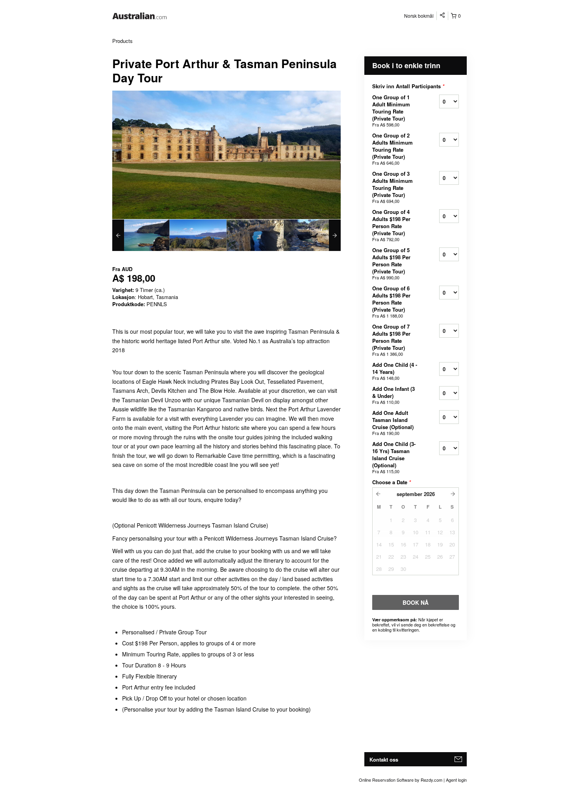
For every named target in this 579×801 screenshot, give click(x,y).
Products (122, 41)
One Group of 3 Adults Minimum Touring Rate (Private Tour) (392, 187)
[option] (140, 235)
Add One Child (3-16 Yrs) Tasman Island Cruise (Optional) (394, 457)
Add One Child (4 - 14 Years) (394, 371)
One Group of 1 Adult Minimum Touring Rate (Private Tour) (391, 110)
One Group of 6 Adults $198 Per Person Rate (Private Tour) (391, 301)
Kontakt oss (383, 759)
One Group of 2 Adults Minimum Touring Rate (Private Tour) (392, 149)
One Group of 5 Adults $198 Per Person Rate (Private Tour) (391, 263)
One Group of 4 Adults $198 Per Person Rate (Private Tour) (391, 225)
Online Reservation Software (386, 780)
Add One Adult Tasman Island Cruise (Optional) (393, 422)
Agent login (456, 780)
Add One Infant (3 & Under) (393, 395)
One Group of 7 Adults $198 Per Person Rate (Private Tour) (391, 340)
